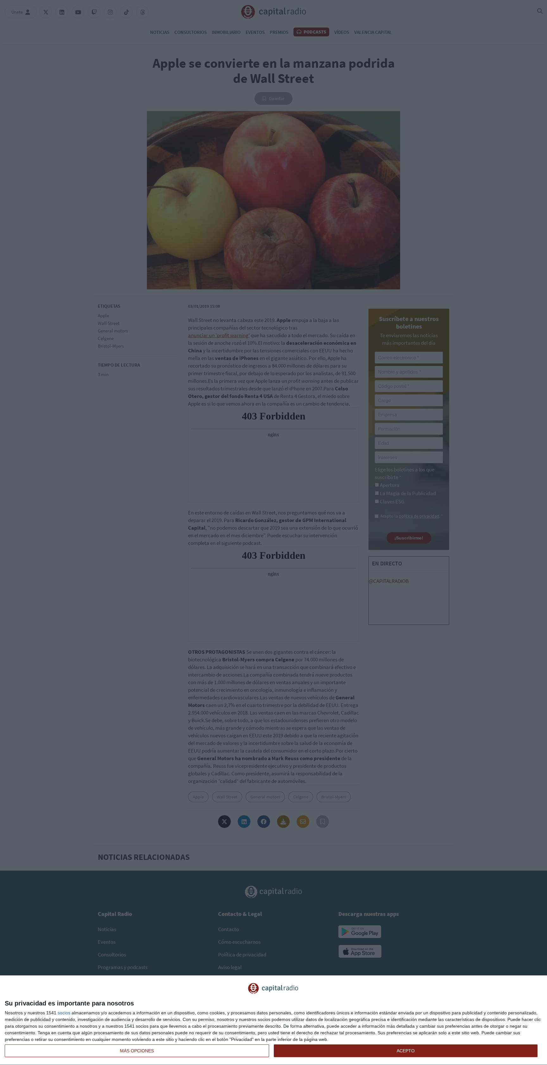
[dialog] (273, 1020)
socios (64, 1013)
